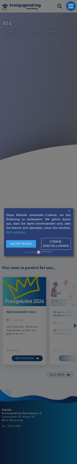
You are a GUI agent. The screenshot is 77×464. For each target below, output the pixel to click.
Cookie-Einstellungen (56, 243)
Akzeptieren (21, 243)
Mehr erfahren (15, 232)
